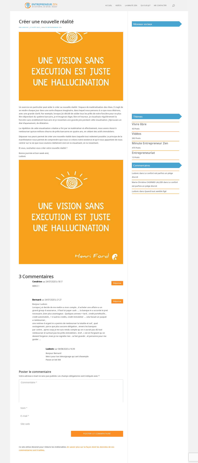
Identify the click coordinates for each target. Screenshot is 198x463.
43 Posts (135, 128)
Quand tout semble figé (155, 191)
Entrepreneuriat (143, 153)
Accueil (108, 5)
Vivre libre (139, 124)
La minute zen (131, 5)
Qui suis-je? (145, 5)
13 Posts (135, 157)
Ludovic (25, 27)
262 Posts (136, 138)
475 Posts (136, 147)
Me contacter (160, 5)
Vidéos (118, 5)
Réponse (117, 283)
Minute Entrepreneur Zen (51, 27)
